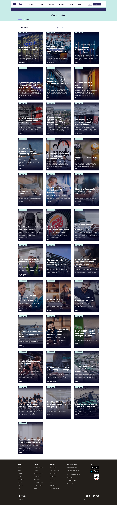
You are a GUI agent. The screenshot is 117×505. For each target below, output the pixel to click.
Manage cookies (95, 499)
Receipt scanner (38, 485)
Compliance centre (55, 470)
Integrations (61, 4)
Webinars (82, 9)
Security (20, 482)
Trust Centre (53, 473)
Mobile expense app (38, 473)
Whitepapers (71, 9)
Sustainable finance (72, 480)
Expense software (38, 467)
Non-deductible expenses (73, 467)
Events (52, 9)
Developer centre (54, 488)
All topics (82, 27)
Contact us (20, 485)
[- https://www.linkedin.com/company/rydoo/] (86, 495)
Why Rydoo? (51, 4)
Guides (61, 9)
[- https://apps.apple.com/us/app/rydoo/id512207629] (94, 466)
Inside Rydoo (21, 479)
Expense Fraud (70, 477)
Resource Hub (53, 476)
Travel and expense (38, 482)
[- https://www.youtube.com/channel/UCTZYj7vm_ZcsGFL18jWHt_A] (97, 495)
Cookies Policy (88, 499)
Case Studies (53, 479)
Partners (20, 473)
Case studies (42, 9)
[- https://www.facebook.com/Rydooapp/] (89, 495)
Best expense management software (73, 471)
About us (20, 467)
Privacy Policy (81, 499)
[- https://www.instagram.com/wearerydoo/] (93, 495)
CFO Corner (53, 467)
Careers (20, 470)
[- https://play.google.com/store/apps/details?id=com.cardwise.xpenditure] (94, 470)
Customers (80, 4)
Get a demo (97, 4)
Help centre (53, 485)
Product (31, 4)
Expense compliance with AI (73, 474)
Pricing (41, 4)
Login (90, 4)
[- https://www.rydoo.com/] (17, 5)
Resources (70, 4)
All (33, 9)
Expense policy (70, 483)
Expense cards (37, 476)
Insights (36, 488)
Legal (19, 488)
